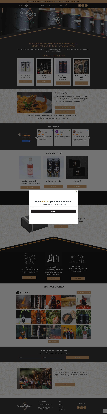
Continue (53, 211)
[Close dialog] (76, 192)
